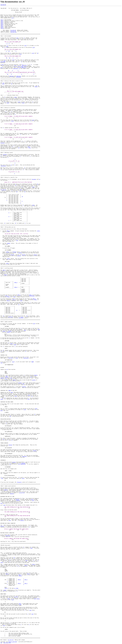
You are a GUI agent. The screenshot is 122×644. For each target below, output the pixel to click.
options (12, 254)
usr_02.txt (13, 31)
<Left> (4, 331)
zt (3, 315)
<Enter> (8, 332)
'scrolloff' (21, 317)
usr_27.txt (21, 492)
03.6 (2, 24)
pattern (20, 382)
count (15, 97)
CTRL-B (13, 299)
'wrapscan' (24, 456)
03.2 (2, 20)
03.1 (2, 19)
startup (23, 463)
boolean (14, 251)
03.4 (2, 22)
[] (11, 164)
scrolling (10, 316)
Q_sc (22, 316)
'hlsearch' (19, 482)
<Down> (14, 379)
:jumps (4, 590)
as (22, 64)
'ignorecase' (26, 357)
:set (2, 478)
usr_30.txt (3, 189)
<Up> (7, 376)
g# (10, 416)
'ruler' (38, 230)
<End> (3, 83)
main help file (3, 4)
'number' (9, 243)
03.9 (2, 27)
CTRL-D (5, 274)
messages (34, 179)
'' (9, 622)
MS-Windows (32, 295)
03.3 (2, 21)
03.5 (2, 23)
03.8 (2, 26)
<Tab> (17, 588)
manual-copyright (13, 641)
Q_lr (13, 17)
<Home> (36, 86)
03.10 (2, 28)
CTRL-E (18, 294)
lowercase (11, 76)
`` (3, 564)
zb (26, 315)
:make (20, 189)
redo (14, 296)
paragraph (3, 61)
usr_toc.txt (13, 32)
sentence (3, 142)
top (1, 642)
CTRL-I (25, 565)
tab (17, 240)
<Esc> (28, 146)
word (17, 37)
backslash (8, 535)
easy (21, 300)
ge (37, 53)
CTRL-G (8, 230)
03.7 (2, 25)
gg (16, 191)
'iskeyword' (24, 65)
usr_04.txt (13, 30)
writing (5, 154)
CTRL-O (33, 564)
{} (14, 164)
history (34, 379)
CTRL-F (34, 298)
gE (7, 74)
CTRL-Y (30, 294)
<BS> (25, 330)
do (11, 83)
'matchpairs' (4, 165)
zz (18, 304)
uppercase (23, 67)
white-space (20, 66)
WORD (33, 361)
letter (38, 598)
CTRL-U (4, 270)
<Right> (10, 331)
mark (5, 505)
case (2, 362)
